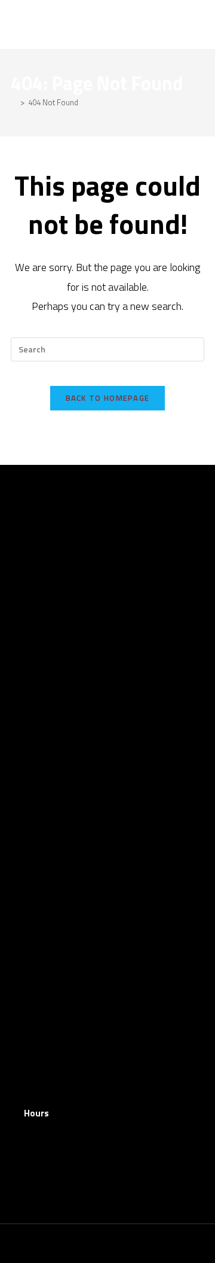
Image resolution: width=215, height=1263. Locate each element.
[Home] (14, 102)
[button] (194, 24)
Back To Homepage (108, 398)
